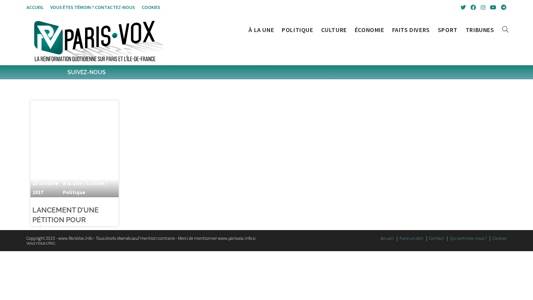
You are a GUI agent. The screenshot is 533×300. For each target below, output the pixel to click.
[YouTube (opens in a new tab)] (493, 7)
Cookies (151, 7)
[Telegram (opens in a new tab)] (502, 7)
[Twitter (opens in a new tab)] (463, 7)
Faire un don (411, 238)
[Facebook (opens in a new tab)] (473, 7)
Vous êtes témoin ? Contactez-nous (92, 7)
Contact (436, 238)
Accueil (35, 7)
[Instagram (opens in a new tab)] (483, 7)
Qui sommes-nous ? (468, 238)
